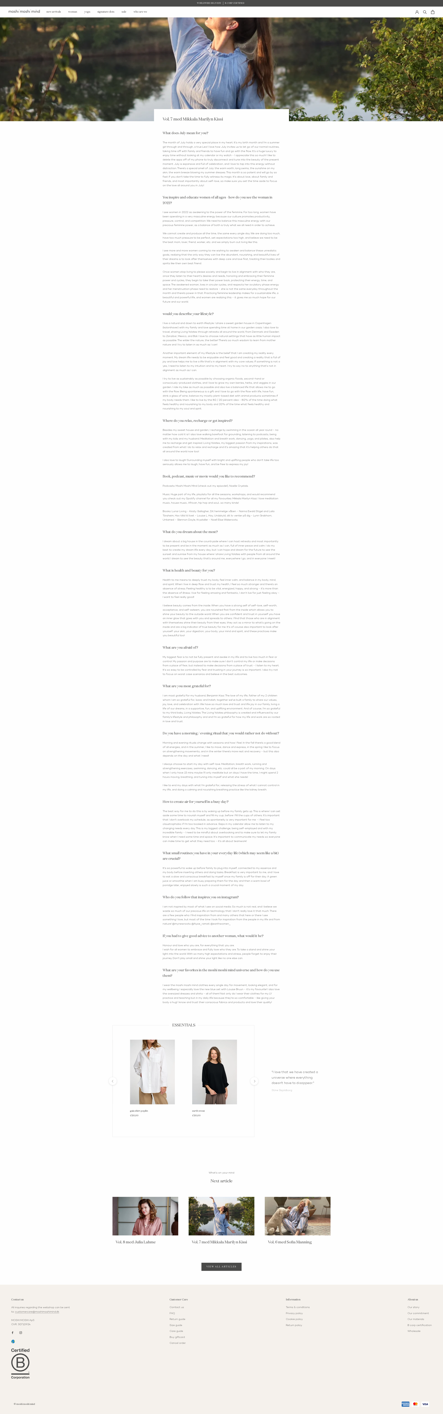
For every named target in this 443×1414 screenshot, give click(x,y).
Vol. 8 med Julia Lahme (136, 1242)
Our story (413, 1307)
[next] (254, 1081)
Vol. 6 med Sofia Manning (290, 1242)
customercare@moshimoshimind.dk (37, 1311)
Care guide (176, 1331)
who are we (140, 12)
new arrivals (53, 12)
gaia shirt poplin (139, 1111)
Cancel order (178, 1343)
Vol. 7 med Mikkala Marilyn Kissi (219, 1242)
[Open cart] (432, 12)
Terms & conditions (298, 1307)
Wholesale (414, 1331)
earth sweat (198, 1111)
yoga (87, 12)
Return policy (294, 1325)
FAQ (172, 1313)
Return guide (177, 1319)
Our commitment (418, 1313)
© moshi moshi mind (24, 1404)
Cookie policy (294, 1319)
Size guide (176, 1325)
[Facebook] (12, 1332)
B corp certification (420, 1325)
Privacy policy (294, 1313)
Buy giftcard (177, 1337)
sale (124, 12)
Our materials (416, 1319)
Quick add (152, 1102)
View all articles (221, 1267)
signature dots (105, 12)
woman (72, 12)
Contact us (177, 1307)
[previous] (112, 1081)
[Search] (425, 12)
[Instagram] (20, 1332)
